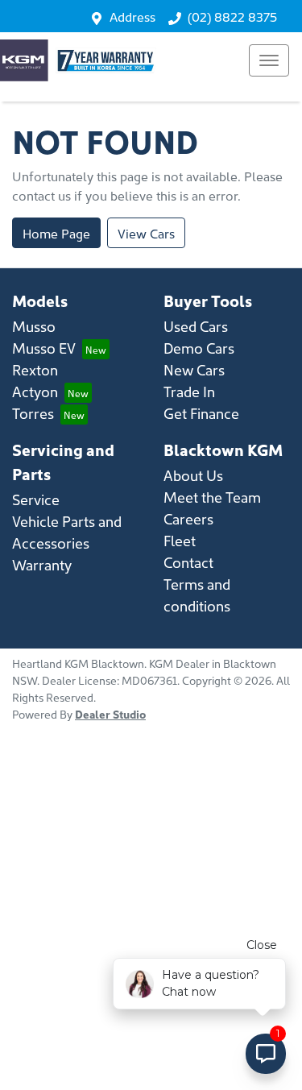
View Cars (146, 233)
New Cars (194, 369)
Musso (34, 326)
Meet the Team (212, 497)
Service (36, 499)
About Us (193, 475)
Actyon (35, 391)
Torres (33, 413)
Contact (188, 562)
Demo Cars (198, 348)
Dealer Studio (110, 714)
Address (132, 16)
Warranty (42, 564)
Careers (188, 518)
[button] (269, 60)
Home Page (56, 233)
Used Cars (195, 326)
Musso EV (44, 348)
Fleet (179, 540)
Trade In (189, 391)
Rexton (35, 369)
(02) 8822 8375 (232, 16)
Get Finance (201, 413)
